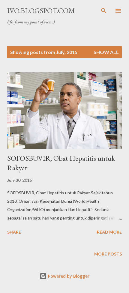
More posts (108, 253)
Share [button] (14, 232)
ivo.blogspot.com (41, 10)
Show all (106, 52)
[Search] (103, 10)
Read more (109, 232)
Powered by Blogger (68, 276)
